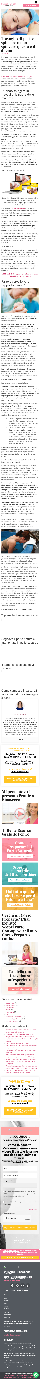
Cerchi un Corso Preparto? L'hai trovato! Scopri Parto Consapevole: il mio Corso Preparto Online (19, 926)
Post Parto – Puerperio (14, 1017)
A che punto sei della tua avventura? (14, 1181)
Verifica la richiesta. (9, 1213)
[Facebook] (12, 1285)
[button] (36, 1375)
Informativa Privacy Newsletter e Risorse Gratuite (20, 1375)
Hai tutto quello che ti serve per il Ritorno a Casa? (20, 895)
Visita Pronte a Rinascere (18, 1279)
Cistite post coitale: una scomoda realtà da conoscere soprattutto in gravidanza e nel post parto (21, 1061)
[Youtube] (20, 740)
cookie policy (32, 1377)
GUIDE (8, 1010)
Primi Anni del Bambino (14, 1019)
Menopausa (10, 1012)
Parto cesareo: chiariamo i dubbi (17, 1043)
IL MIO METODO (5, 1299)
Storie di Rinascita (12, 1021)
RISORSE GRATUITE (5, 1308)
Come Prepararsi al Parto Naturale (20, 846)
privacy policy (33, 1209)
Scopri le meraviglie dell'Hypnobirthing (20, 871)
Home (5, 1295)
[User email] (22, 740)
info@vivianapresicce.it (12, 1335)
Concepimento (11, 1005)
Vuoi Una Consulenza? (5, 1313)
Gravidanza (10, 1008)
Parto (7, 1014)
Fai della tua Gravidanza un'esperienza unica (20, 977)
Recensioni (5, 1317)
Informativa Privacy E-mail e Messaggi (15, 1377)
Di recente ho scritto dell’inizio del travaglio (16, 76)
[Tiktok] (27, 1285)
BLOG (5, 1303)
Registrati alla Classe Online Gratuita (20, 1227)
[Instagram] (17, 740)
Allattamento (10, 1003)
